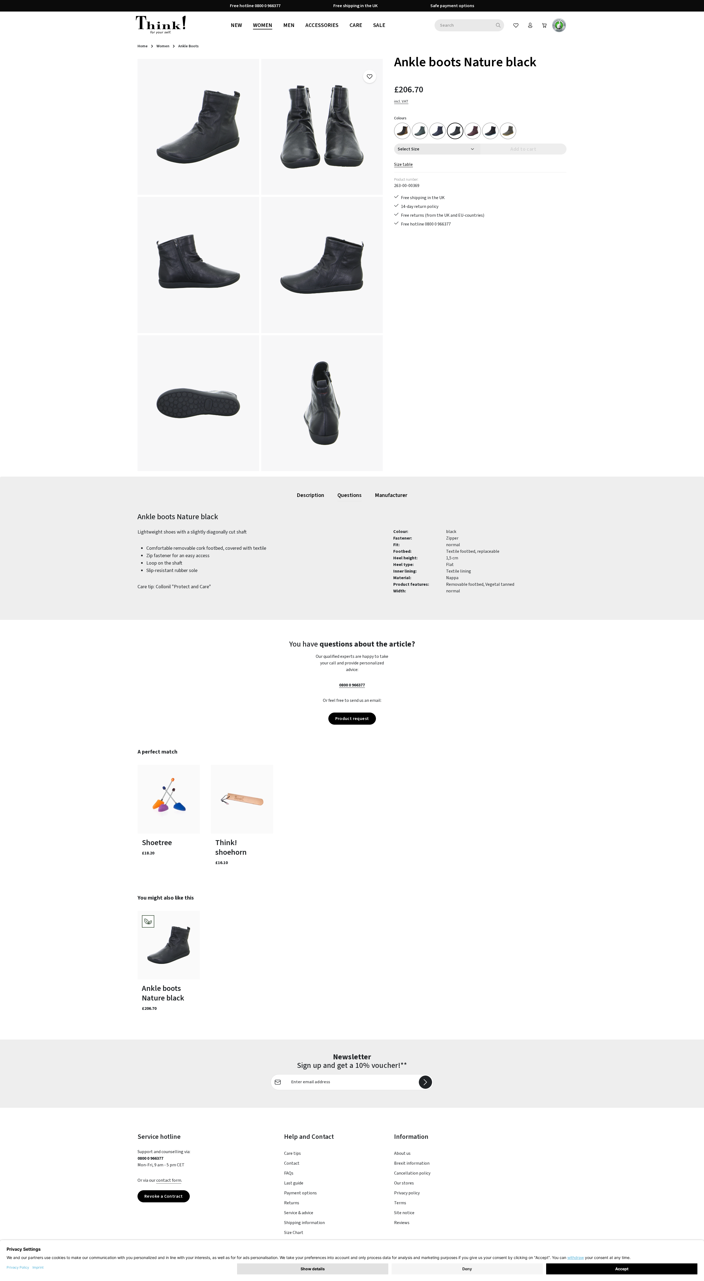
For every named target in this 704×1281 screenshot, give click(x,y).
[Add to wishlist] (369, 76)
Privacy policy (407, 1193)
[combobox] (463, 25)
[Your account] (530, 25)
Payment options (300, 1193)
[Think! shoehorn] (242, 799)
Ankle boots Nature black (163, 993)
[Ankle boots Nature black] (198, 127)
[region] (260, 265)
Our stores (404, 1183)
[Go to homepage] (161, 25)
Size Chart (293, 1233)
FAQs (288, 1173)
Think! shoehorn (231, 847)
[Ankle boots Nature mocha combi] (402, 131)
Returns (291, 1203)
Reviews (401, 1223)
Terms (400, 1203)
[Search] (498, 25)
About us (402, 1153)
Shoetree (157, 843)
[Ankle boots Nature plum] (472, 131)
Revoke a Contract (163, 1196)
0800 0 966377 (352, 685)
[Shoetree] (169, 799)
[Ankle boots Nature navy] (437, 131)
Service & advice (298, 1213)
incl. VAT (401, 101)
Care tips (292, 1153)
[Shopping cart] (544, 25)
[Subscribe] (425, 1082)
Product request (352, 719)
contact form (168, 1180)
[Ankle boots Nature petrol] (420, 131)
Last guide (293, 1183)
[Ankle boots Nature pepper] (508, 131)
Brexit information (412, 1163)
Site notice (404, 1213)
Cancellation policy (412, 1173)
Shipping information (304, 1223)
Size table (403, 164)
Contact (291, 1163)
